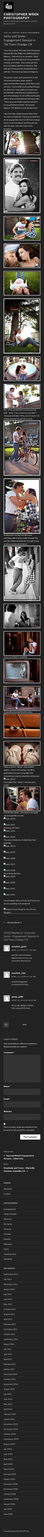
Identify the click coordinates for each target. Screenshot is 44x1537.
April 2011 (8, 1359)
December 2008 (11, 1484)
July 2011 (7, 1349)
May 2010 (8, 1404)
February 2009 (10, 1474)
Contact (7, 1194)
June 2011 (8, 1354)
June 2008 (8, 1514)
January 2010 (9, 1419)
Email (7, 1099)
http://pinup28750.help (21, 1008)
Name (7, 1086)
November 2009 (11, 1429)
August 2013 (9, 1289)
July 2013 (7, 1294)
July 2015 (8, 1279)
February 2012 (10, 1324)
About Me (8, 1189)
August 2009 (9, 1444)
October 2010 (10, 1379)
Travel (6, 1249)
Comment (9, 1053)
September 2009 (11, 1439)
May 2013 (8, 1304)
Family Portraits (10, 1214)
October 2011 (9, 1334)
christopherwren (29, 33)
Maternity (8, 1219)
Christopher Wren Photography (21, 16)
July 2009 (8, 1449)
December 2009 (11, 1424)
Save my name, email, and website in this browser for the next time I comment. (20, 1128)
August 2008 (9, 1504)
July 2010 (8, 1394)
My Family (8, 1224)
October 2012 (9, 1309)
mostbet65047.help (20, 984)
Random (7, 1239)
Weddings (8, 1259)
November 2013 (10, 1284)
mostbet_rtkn (19, 973)
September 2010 (11, 1384)
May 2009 (8, 1459)
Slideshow (8, 1244)
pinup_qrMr (17, 997)
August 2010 (9, 1389)
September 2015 (11, 1274)
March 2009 (9, 1469)
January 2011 (9, 1369)
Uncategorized (10, 1254)
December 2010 (10, 1374)
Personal (7, 1229)
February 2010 (10, 1414)
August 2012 (9, 1314)
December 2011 (10, 1329)
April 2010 (8, 1409)
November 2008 (11, 1489)
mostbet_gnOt (19, 946)
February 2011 (10, 1364)
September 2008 (11, 1499)
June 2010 (8, 1399)
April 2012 (8, 1319)
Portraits (7, 1234)
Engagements (14, 922)
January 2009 (9, 1479)
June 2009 (8, 1454)
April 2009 (8, 1464)
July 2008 (8, 1509)
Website (8, 1111)
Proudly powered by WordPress (16, 1531)
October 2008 (10, 1494)
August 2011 (9, 1344)
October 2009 (10, 1434)
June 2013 (8, 1299)
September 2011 (11, 1339)
